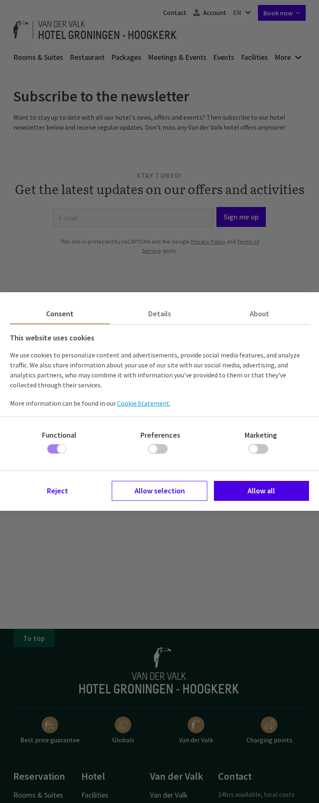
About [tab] (259, 313)
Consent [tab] (60, 313)
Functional (59, 435)
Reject (57, 490)
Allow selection (160, 490)
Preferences (160, 435)
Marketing (261, 435)
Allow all (261, 490)
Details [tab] (159, 313)
